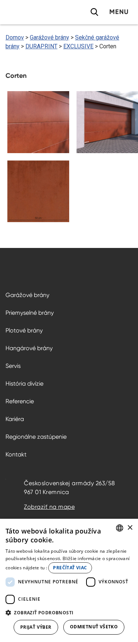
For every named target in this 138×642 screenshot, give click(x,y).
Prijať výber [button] (36, 627)
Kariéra (15, 418)
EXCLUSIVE (78, 46)
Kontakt (16, 454)
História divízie (24, 383)
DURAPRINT (41, 46)
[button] (69, 612)
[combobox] (119, 528)
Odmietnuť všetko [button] (94, 627)
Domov (15, 37)
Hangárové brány (29, 348)
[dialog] (69, 580)
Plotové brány (24, 330)
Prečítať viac (70, 568)
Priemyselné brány (30, 312)
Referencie (20, 401)
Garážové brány (49, 37)
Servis (13, 365)
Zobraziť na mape (49, 506)
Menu (119, 12)
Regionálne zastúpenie (36, 436)
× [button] (129, 528)
